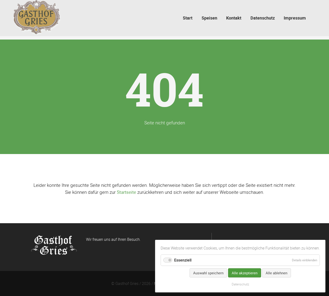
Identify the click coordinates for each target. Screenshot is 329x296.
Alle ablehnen (276, 272)
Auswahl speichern (208, 272)
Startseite (126, 192)
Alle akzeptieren (244, 272)
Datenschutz (240, 284)
